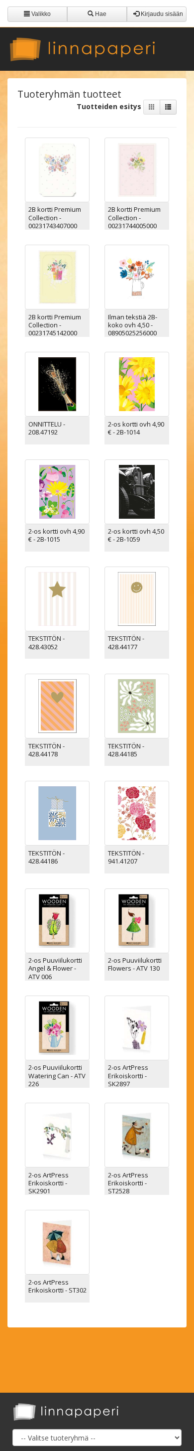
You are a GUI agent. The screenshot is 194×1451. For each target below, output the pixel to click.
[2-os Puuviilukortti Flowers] (136, 919)
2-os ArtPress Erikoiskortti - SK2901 (48, 1183)
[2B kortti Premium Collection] (57, 169)
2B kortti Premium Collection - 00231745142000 (54, 325)
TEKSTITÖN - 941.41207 (126, 857)
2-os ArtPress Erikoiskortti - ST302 (57, 1286)
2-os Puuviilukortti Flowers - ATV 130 (135, 964)
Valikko (40, 13)
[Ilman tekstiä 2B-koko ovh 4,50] (136, 276)
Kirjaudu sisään (161, 13)
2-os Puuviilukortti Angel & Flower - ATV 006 (55, 968)
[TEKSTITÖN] (57, 598)
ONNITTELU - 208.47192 (46, 428)
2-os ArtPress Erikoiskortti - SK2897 (128, 1075)
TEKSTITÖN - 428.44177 (126, 642)
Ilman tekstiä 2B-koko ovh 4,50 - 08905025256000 (132, 325)
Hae (100, 13)
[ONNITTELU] (57, 383)
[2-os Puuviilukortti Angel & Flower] (57, 919)
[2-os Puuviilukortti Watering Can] (57, 1027)
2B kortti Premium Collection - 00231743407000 (54, 217)
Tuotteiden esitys (110, 106)
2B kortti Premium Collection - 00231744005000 (134, 217)
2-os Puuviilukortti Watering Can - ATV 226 (57, 1075)
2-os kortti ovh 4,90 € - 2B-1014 (136, 428)
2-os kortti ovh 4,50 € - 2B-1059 (136, 535)
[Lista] (168, 107)
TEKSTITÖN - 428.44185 (126, 749)
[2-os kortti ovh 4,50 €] (136, 490)
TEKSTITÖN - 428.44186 (46, 857)
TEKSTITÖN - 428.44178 (46, 749)
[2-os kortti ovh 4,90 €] (136, 383)
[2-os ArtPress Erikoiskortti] (136, 1027)
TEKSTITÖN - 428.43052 (46, 642)
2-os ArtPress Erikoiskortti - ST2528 (128, 1183)
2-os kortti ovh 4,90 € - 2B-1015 (56, 535)
